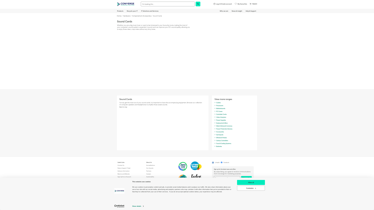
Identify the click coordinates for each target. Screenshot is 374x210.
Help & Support (251, 11)
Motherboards (220, 108)
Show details (136, 206)
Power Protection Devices (224, 129)
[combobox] (168, 4)
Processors (219, 105)
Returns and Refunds (124, 174)
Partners (148, 171)
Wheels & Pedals (221, 138)
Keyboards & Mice (222, 123)
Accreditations (150, 165)
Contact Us (121, 165)
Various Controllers (222, 140)
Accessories (220, 132)
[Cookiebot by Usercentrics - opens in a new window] (119, 206)
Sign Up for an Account (124, 177)
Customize (250, 188)
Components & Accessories (141, 16)
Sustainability (150, 177)
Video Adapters (221, 117)
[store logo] (126, 4)
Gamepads (219, 135)
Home (119, 16)
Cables (218, 103)
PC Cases (219, 111)
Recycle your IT (132, 11)
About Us (149, 162)
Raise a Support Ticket (124, 168)
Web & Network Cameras (224, 126)
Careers (148, 174)
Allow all (251, 182)
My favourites (242, 4)
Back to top (123, 107)
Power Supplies (221, 120)
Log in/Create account (224, 4)
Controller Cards (221, 114)
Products (120, 11)
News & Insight (237, 11)
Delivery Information (124, 171)
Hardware (126, 16)
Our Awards (149, 168)
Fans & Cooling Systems (223, 143)
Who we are (224, 11)
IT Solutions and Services (149, 11)
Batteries (219, 146)
